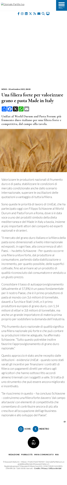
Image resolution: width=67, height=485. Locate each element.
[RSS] (34, 13)
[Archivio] (43, 13)
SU (34, 443)
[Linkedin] (26, 13)
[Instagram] (22, 13)
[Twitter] (30, 13)
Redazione (14, 454)
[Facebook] (18, 13)
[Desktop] (48, 13)
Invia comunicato (44, 454)
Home (27, 429)
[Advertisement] (33, 51)
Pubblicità (27, 454)
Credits (37, 468)
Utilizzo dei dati (55, 468)
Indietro (44, 429)
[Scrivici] (38, 13)
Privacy (44, 468)
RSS (57, 454)
